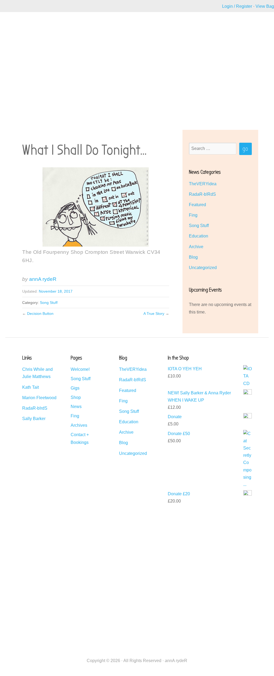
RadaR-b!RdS (202, 194)
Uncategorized (203, 267)
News (76, 406)
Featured (197, 204)
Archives (79, 425)
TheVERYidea (202, 184)
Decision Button (40, 313)
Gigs (75, 388)
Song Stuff (49, 302)
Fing (193, 215)
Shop (76, 397)
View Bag (265, 6)
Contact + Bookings (80, 438)
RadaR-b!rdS (34, 408)
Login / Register (237, 6)
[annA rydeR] (24, 39)
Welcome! (80, 369)
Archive (196, 246)
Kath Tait (30, 387)
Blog (193, 257)
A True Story (153, 313)
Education (198, 236)
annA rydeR (42, 279)
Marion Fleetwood (39, 397)
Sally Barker (33, 418)
